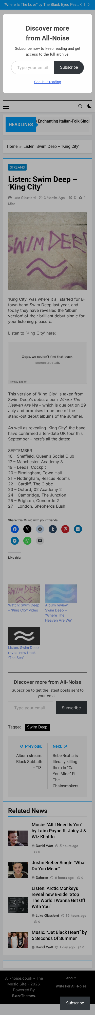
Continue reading (47, 82)
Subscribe (69, 67)
